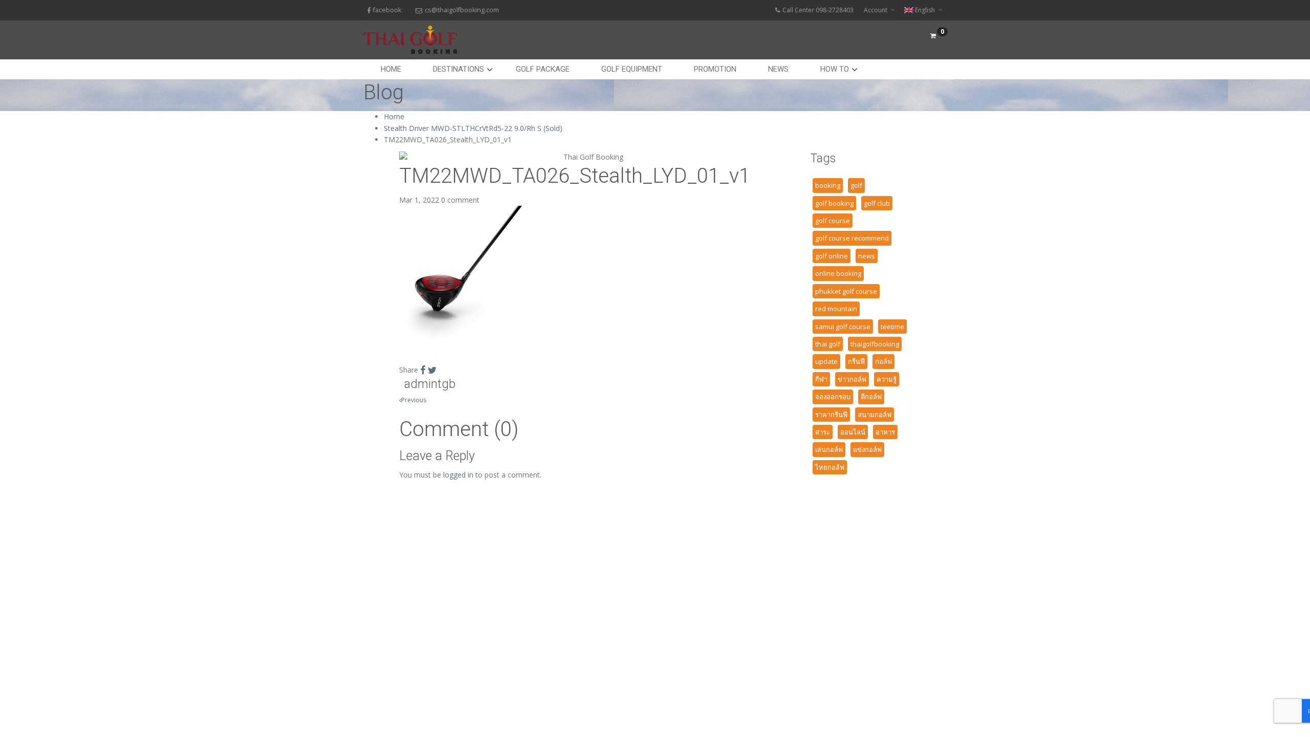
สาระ (822, 432)
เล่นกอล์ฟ (829, 449)
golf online (831, 256)
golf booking (834, 203)
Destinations (458, 69)
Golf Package (543, 69)
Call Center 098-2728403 (818, 10)
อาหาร (885, 432)
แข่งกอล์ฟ (867, 449)
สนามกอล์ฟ (874, 414)
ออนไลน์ (852, 432)
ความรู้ (887, 379)
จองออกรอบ (832, 396)
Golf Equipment (631, 69)
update (826, 361)
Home (391, 69)
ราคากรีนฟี (831, 414)
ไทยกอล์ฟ (829, 467)
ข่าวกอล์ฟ (852, 379)
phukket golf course (846, 291)
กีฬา (821, 379)
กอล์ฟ (883, 361)
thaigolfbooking (874, 344)
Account (875, 10)
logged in (458, 475)
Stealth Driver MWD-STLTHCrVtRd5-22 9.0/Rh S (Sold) (473, 128)
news (866, 256)
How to (834, 69)
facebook (387, 10)
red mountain (836, 308)
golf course (832, 220)
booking (827, 185)
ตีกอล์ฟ (871, 396)
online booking (838, 273)
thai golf (827, 344)
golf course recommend (852, 238)
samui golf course (842, 326)
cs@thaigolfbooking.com (462, 10)
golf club (877, 203)
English (925, 10)
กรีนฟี (856, 361)
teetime (892, 326)
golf (856, 185)
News (778, 69)
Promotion (715, 69)
